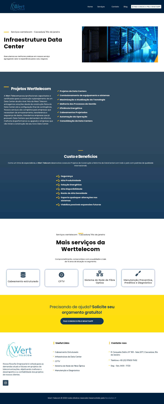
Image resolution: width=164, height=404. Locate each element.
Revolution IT (110, 398)
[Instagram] (5, 383)
